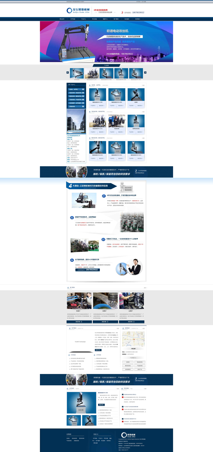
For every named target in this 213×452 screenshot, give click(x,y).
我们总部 (133, 348)
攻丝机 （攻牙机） (73, 89)
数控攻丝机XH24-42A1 (97, 155)
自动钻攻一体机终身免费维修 (106, 423)
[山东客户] (131, 301)
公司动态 (98, 355)
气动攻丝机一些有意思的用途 (77, 361)
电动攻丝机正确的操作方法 (130, 411)
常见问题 (94, 19)
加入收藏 (144, 1)
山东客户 (131, 311)
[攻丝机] (106, 78)
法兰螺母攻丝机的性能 (76, 366)
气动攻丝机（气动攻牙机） (75, 99)
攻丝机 (106, 79)
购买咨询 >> (102, 105)
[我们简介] (98, 351)
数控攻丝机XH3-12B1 (77, 79)
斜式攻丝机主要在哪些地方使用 (78, 358)
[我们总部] (133, 339)
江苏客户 (104, 311)
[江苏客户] (105, 301)
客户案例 (116, 19)
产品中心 (83, 19)
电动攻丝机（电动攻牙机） (75, 92)
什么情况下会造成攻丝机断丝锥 (131, 399)
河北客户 (78, 311)
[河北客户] (79, 301)
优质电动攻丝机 (136, 128)
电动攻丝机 (116, 128)
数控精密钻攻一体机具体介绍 (102, 369)
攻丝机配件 (128, 369)
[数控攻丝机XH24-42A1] (97, 153)
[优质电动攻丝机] (136, 127)
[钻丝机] (136, 78)
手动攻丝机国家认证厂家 (101, 366)
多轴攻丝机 (72, 106)
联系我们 (137, 19)
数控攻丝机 (128, 365)
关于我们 (138, 1)
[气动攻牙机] (121, 78)
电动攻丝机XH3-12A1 (98, 128)
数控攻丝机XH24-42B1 (92, 79)
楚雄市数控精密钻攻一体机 (102, 361)
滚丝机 (102, 339)
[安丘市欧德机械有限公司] (78, 10)
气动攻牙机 (121, 79)
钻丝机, (114, 335)
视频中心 (105, 19)
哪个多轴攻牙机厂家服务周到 (77, 369)
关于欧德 (72, 19)
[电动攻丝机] (116, 127)
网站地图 (96, 443)
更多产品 (140, 369)
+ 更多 (143, 85)
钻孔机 (109, 332)
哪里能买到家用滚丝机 (101, 358)
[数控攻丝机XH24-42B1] (92, 78)
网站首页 (62, 19)
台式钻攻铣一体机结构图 (101, 363)
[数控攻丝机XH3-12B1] (77, 78)
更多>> (145, 287)
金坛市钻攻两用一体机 (76, 363)
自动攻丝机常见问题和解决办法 (131, 423)
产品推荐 (106, 65)
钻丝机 (136, 79)
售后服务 (127, 19)
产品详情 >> (93, 105)
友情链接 (69, 434)
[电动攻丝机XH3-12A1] (97, 127)
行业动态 (73, 355)
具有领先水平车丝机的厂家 (106, 421)
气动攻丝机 (140, 365)
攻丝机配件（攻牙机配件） (75, 103)
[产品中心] (76, 121)
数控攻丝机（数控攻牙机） (75, 96)
